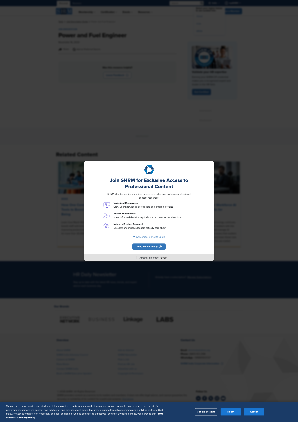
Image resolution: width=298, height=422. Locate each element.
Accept (254, 412)
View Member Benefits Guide (149, 237)
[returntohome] (132, 258)
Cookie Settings (206, 412)
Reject (230, 412)
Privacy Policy (27, 417)
